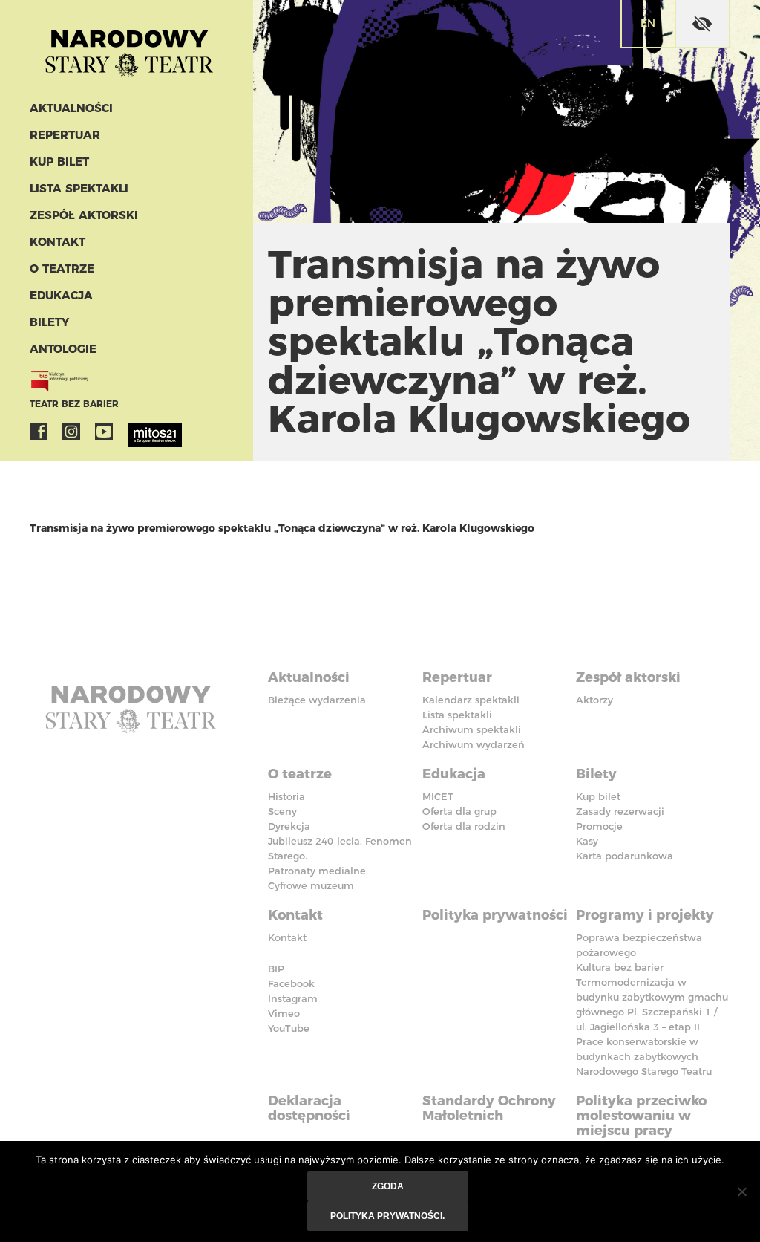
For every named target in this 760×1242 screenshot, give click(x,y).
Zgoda (388, 1186)
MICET (437, 796)
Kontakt (57, 242)
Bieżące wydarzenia (317, 700)
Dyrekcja (289, 826)
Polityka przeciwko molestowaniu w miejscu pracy (641, 1115)
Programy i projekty (645, 915)
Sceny (282, 811)
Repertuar (65, 135)
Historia (286, 796)
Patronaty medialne (317, 871)
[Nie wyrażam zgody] (741, 1191)
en (648, 23)
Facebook (39, 431)
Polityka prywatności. (387, 1216)
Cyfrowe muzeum (311, 885)
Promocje (599, 826)
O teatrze (62, 268)
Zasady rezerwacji (620, 811)
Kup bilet (59, 162)
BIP (276, 969)
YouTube (104, 431)
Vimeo (284, 1013)
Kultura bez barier (620, 967)
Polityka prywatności (495, 915)
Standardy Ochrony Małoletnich (489, 1108)
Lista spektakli (79, 188)
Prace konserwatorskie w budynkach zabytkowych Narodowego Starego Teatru (644, 1056)
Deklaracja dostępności (309, 1108)
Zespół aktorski (84, 215)
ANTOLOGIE (63, 349)
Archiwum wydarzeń (473, 744)
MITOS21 (136, 431)
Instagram (71, 431)
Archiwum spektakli (471, 729)
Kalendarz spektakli (471, 700)
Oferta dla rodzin (463, 826)
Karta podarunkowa (624, 856)
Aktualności (71, 108)
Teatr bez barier (74, 403)
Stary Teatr (129, 47)
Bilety (49, 322)
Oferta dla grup (459, 811)
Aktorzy (594, 700)
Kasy (587, 841)
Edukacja (61, 295)
